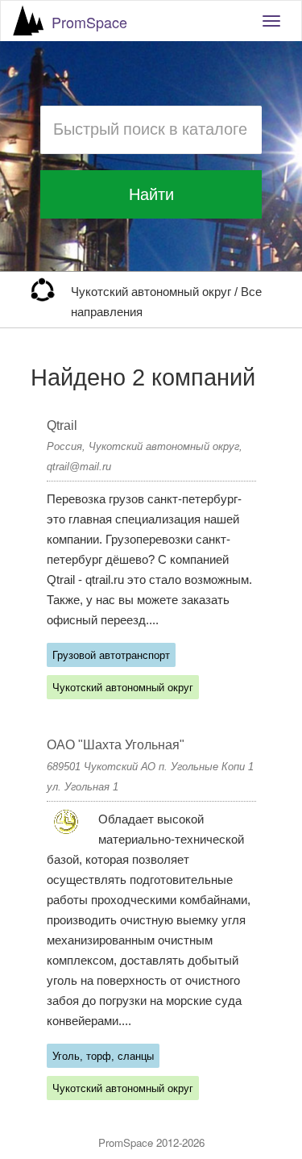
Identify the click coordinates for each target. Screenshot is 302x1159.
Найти (151, 194)
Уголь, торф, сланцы (103, 1056)
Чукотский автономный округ (152, 292)
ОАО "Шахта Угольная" (115, 745)
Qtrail (62, 425)
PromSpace (89, 21)
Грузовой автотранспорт (111, 655)
